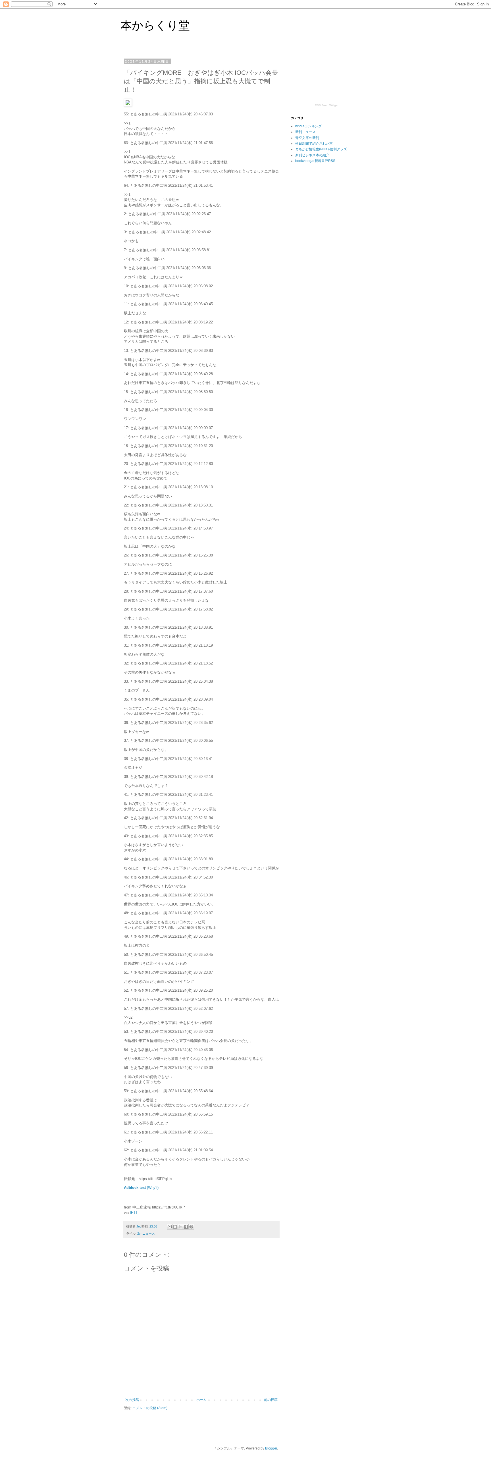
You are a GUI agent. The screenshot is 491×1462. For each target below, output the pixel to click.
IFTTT (135, 1212)
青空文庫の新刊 (307, 138)
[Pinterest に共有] (191, 1227)
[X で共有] (180, 1227)
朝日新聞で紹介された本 (314, 144)
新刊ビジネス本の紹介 (312, 155)
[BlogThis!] (175, 1227)
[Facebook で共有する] (186, 1227)
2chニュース (146, 1233)
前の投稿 (271, 1400)
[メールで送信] (169, 1227)
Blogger (271, 1448)
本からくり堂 (155, 25)
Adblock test (135, 1187)
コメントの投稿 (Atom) (149, 1408)
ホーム (201, 1400)
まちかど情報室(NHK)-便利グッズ (321, 149)
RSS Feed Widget (326, 105)
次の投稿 (132, 1400)
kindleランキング (308, 126)
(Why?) (153, 1187)
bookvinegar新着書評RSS (315, 161)
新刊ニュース (305, 132)
